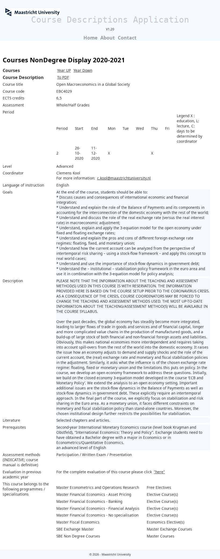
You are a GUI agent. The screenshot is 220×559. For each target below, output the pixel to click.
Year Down (83, 70)
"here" (159, 471)
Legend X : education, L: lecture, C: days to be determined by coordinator (189, 128)
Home (90, 37)
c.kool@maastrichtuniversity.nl (124, 178)
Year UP (64, 70)
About (107, 37)
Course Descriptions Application (110, 19)
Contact (127, 37)
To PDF (63, 77)
